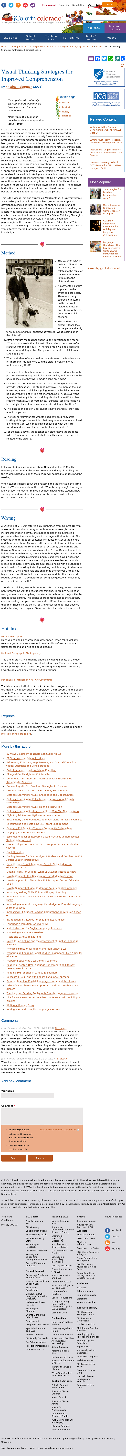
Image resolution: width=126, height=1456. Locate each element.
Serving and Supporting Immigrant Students (36, 1257)
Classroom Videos (86, 1221)
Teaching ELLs (51, 38)
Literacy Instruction (62, 1265)
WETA (93, 5)
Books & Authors (91, 38)
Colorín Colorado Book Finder (60, 1386)
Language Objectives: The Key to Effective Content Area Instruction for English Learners (112, 249)
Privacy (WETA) (9, 1225)
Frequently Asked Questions (86, 1351)
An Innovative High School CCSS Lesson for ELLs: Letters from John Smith (105, 165)
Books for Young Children (60, 1392)
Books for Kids (59, 1397)
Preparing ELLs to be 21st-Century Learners (32, 960)
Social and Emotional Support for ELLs (37, 1276)
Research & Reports (87, 1356)
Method (66, 102)
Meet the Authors (61, 1429)
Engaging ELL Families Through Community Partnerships (39, 828)
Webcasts (82, 1231)
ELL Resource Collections (84, 1319)
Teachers (81, 1287)
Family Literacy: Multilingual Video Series (86, 1266)
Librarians (82, 1299)
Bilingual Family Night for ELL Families (29, 774)
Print (32, 5)
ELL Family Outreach (37, 1338)
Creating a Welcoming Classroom (57, 1238)
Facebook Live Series (88, 1248)
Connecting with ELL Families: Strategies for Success (37, 786)
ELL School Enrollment (32, 1288)
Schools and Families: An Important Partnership (63, 1340)
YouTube (25, 5)
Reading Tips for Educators (85, 1341)
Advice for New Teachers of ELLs (85, 1226)
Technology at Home (62, 1357)
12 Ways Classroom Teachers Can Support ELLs (34, 754)
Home (4, 46)
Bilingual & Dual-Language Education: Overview (37, 1296)
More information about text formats (58, 1130)
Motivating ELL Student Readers (25, 932)
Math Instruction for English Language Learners (34, 928)
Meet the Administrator (84, 1243)
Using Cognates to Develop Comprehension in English (111, 209)
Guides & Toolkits (86, 1324)
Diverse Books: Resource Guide (60, 1414)
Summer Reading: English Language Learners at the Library (41, 981)
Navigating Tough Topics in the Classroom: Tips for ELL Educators (62, 1305)
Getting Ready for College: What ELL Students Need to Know (41, 871)
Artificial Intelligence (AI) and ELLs (63, 1286)
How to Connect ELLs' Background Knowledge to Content (40, 876)
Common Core (59, 1312)
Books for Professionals (59, 1408)
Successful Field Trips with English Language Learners (38, 977)
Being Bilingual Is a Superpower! (87, 1259)
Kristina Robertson (19, 86)
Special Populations (36, 1231)
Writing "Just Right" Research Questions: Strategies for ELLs (106, 141)
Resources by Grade (36, 1234)
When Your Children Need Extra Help (62, 1374)
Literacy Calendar (61, 1426)
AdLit (88, 1438)
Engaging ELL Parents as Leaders (26, 832)
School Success (60, 1347)
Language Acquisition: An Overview (27, 924)
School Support (31, 38)
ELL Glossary (33, 1227)
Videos (111, 37)
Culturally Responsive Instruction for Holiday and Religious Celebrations (110, 228)
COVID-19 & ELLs (35, 1349)
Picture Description (12, 636)
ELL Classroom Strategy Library (60, 1245)
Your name (7, 1091)
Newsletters (78, 5)
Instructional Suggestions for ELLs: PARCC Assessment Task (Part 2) (106, 152)
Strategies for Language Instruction (76, 46)
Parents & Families (87, 1302)
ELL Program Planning (32, 1309)
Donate (109, 4)
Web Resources (85, 1360)
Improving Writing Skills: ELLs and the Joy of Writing (36, 892)
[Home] (32, 20)
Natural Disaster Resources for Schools (85, 1379)
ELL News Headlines (36, 1250)
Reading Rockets (74, 1438)
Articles (99, 46)
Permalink (61, 1028)
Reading (66, 107)
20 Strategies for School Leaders (25, 758)
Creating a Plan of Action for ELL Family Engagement (37, 790)
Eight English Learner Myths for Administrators (33, 815)
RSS (18, 5)
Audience (94, 28)
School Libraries (34, 1334)
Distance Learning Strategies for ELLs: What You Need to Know (43, 811)
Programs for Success (37, 1324)
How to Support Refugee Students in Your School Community (42, 888)
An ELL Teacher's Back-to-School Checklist (31, 770)
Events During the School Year (35, 1316)
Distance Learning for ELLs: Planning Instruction (34, 807)
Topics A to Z (84, 1346)
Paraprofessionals (86, 1295)
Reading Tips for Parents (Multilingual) (88, 1335)
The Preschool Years (62, 1334)
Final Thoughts (15, 852)
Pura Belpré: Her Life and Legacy (63, 1421)
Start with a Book (52, 1438)
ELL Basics (10, 37)
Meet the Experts (86, 1238)
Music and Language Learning (24, 936)
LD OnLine (99, 1438)
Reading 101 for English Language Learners (32, 972)
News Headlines (113, 1216)
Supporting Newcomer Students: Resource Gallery (63, 1229)
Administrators (85, 1291)
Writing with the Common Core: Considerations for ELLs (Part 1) (105, 130)
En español (48, 5)
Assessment (32, 1321)
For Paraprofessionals (37, 1346)
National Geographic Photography (21, 653)
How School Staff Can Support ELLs (37, 1282)
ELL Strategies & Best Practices (40, 46)
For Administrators (36, 1342)
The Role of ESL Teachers (60, 1292)
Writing (65, 111)
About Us (64, 5)
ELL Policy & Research (32, 1245)
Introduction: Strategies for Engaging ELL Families (35, 919)
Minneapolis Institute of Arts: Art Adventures (26, 680)
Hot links (66, 116)
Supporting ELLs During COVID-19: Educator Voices (86, 1275)
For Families (71, 37)
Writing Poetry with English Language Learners (34, 1009)
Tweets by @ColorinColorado (104, 268)
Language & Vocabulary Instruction (58, 1259)
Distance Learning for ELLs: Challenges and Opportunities (40, 795)
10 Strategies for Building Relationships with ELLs (112, 193)
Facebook (3, 5)
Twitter (11, 5)
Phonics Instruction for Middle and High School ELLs (36, 948)
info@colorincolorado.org (16, 734)
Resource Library (115, 28)
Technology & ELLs (61, 1281)
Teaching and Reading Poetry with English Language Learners (42, 993)
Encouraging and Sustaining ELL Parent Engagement (37, 824)
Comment (8, 1106)
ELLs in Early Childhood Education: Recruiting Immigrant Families (44, 819)
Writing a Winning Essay (20, 1005)
